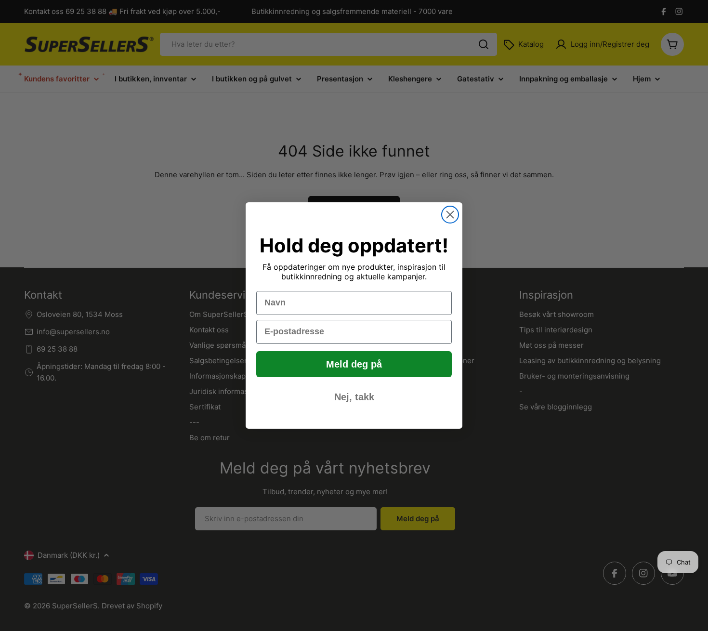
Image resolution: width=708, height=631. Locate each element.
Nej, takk (354, 397)
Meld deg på (354, 364)
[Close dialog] (450, 214)
